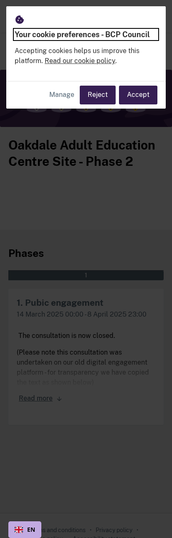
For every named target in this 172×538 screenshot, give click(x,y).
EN (31, 529)
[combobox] (24, 529)
